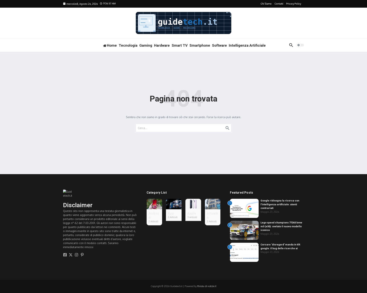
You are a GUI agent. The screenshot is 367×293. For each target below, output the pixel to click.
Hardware (162, 45)
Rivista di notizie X (206, 286)
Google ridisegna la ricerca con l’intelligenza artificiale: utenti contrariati (280, 204)
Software (219, 45)
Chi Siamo (266, 3)
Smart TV (180, 45)
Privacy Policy (293, 3)
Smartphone (199, 45)
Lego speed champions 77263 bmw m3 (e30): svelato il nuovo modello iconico (281, 226)
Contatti (278, 3)
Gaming (145, 45)
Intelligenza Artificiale (247, 45)
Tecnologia (128, 45)
